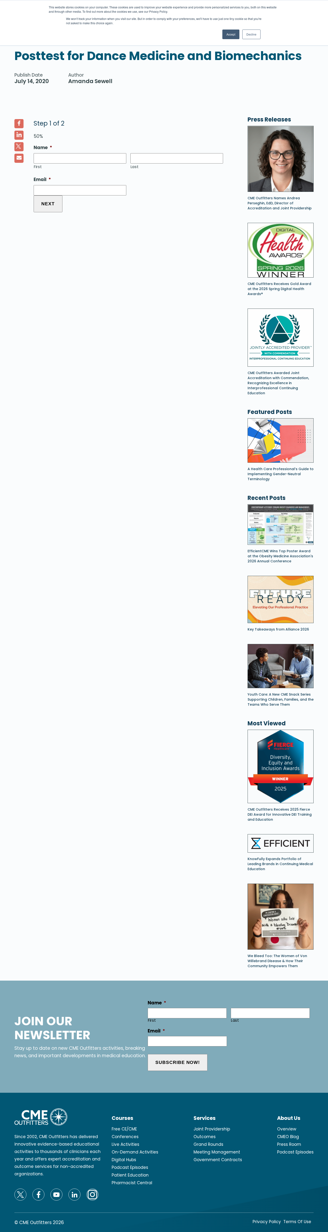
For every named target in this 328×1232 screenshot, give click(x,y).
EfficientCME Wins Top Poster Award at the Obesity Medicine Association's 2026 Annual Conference (280, 556)
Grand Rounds (208, 1144)
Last (135, 166)
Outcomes (205, 1137)
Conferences (125, 1137)
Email (42, 180)
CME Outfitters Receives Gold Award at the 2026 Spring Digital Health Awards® (279, 288)
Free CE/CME (124, 1129)
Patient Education (130, 1175)
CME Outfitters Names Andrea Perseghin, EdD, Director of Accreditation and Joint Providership (280, 203)
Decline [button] (251, 34)
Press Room (289, 1144)
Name (43, 148)
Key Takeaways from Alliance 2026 (278, 629)
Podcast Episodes (130, 1167)
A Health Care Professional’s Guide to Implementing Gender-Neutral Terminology (281, 474)
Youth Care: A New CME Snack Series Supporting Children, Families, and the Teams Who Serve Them (281, 699)
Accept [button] (230, 34)
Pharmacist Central (132, 1183)
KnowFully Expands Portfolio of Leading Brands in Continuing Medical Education (280, 863)
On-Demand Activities (135, 1152)
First (38, 166)
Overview (286, 1129)
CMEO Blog (288, 1137)
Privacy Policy (267, 1222)
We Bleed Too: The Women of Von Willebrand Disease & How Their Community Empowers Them (277, 960)
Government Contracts (218, 1160)
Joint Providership (212, 1129)
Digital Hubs (124, 1160)
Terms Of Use (297, 1222)
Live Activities (125, 1144)
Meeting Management (217, 1152)
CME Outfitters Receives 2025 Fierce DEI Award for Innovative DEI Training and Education (280, 814)
